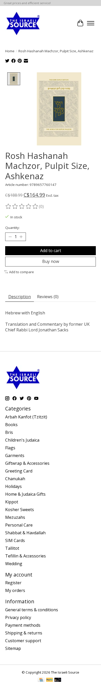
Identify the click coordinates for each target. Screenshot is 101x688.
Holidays (13, 486)
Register (13, 583)
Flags (10, 448)
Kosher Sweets (19, 509)
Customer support (23, 640)
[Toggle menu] (90, 23)
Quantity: (12, 227)
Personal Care (19, 525)
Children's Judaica (22, 440)
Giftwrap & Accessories (27, 463)
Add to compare (21, 272)
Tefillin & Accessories (25, 556)
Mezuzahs (15, 517)
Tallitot (12, 548)
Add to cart (50, 250)
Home (10, 51)
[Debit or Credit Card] (57, 680)
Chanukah (15, 478)
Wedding (13, 563)
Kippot (11, 502)
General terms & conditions (31, 610)
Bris (9, 432)
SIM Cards (15, 540)
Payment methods (22, 625)
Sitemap (13, 648)
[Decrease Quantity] (10, 237)
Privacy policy (18, 617)
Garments (14, 455)
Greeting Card (18, 471)
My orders (15, 590)
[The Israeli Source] (22, 23)
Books (11, 424)
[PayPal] (49, 680)
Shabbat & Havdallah (25, 533)
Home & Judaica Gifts (25, 494)
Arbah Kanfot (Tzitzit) (26, 417)
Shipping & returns (23, 633)
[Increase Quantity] (21, 237)
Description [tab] (19, 296)
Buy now (50, 261)
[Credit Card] (41, 680)
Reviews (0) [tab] (48, 296)
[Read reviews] (22, 206)
